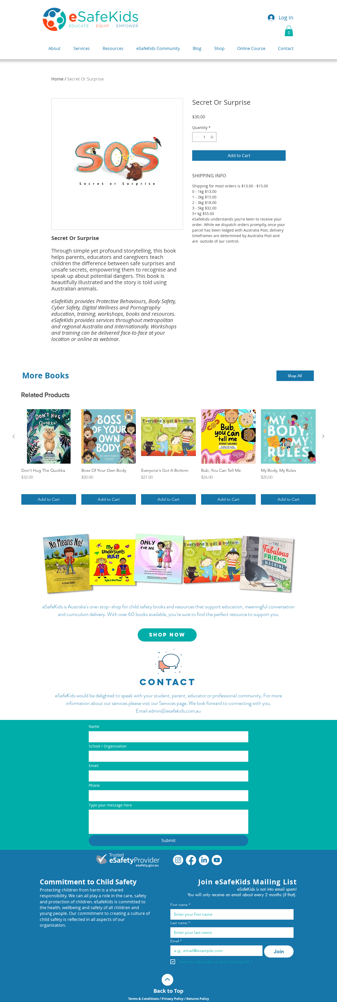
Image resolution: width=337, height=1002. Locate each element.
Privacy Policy (173, 998)
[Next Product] (323, 436)
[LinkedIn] (204, 860)
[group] (168, 457)
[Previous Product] (14, 436)
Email (93, 765)
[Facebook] (191, 860)
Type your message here (110, 805)
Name (94, 726)
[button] (288, 31)
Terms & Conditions (144, 998)
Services (167, 703)
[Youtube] (217, 860)
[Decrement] (196, 137)
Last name (180, 923)
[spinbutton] (204, 137)
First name (180, 905)
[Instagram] (178, 860)
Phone (94, 785)
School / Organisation (108, 746)
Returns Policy (197, 998)
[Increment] (212, 137)
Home (57, 79)
